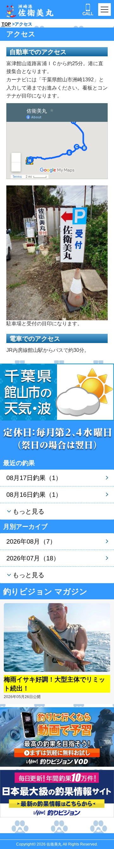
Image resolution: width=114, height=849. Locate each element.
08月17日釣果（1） (34, 477)
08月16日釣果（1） (34, 494)
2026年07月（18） (33, 558)
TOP (6, 24)
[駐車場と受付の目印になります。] (57, 252)
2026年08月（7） (31, 541)
